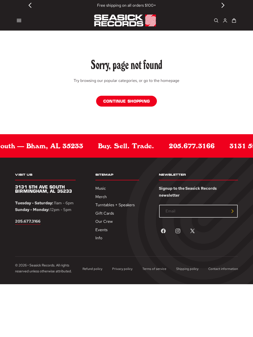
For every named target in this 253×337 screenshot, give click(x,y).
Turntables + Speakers (115, 205)
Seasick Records (41, 265)
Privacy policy (122, 269)
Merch (101, 196)
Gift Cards (104, 213)
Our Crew (104, 221)
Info (98, 238)
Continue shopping (126, 101)
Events (101, 229)
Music (100, 188)
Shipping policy (187, 269)
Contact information (223, 269)
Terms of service (154, 269)
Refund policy (92, 269)
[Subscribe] (232, 211)
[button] (19, 20)
